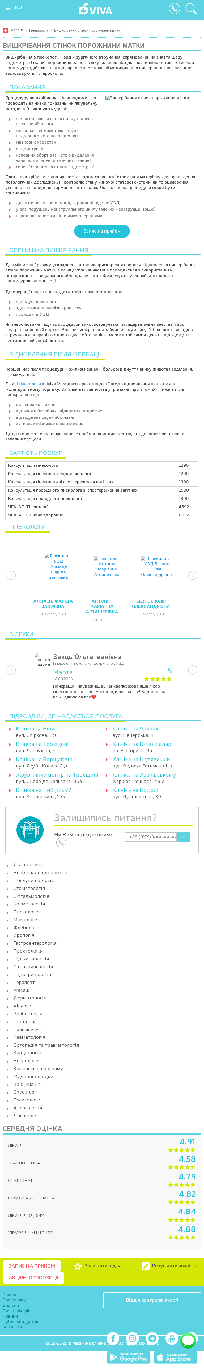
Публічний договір (22, 1322)
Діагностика (28, 865)
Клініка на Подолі (135, 790)
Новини (10, 1316)
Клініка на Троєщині (42, 744)
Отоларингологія (33, 967)
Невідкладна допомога (40, 873)
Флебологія (27, 927)
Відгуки (11, 1306)
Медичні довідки (33, 1076)
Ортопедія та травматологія (46, 1045)
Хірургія (22, 1006)
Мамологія (26, 919)
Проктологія (27, 951)
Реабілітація (27, 1013)
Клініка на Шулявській (141, 759)
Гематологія (27, 1100)
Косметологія (29, 904)
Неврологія (26, 1061)
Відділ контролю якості (152, 1300)
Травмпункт (27, 1029)
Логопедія (25, 1115)
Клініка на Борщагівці (44, 759)
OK (183, 837)
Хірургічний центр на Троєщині (57, 775)
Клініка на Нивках (39, 729)
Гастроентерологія (35, 943)
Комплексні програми (38, 1068)
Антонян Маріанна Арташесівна (102, 606)
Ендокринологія (32, 974)
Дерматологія (29, 998)
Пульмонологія (31, 959)
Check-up (23, 1092)
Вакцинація (27, 1084)
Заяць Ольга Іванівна (87, 657)
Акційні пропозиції (33, 1277)
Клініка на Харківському (144, 775)
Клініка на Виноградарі (143, 744)
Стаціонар (25, 1021)
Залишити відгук (104, 1266)
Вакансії (11, 1295)
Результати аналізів (174, 1266)
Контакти (12, 1327)
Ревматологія (29, 1037)
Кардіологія (27, 1053)
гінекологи (30, 384)
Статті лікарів (17, 1311)
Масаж (21, 990)
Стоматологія (29, 888)
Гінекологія (26, 912)
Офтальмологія (31, 896)
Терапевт (24, 982)
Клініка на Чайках (135, 729)
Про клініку (14, 1300)
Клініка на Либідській (44, 790)
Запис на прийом (102, 231)
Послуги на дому (33, 880)
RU (18, 7)
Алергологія (27, 1108)
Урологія (23, 935)
